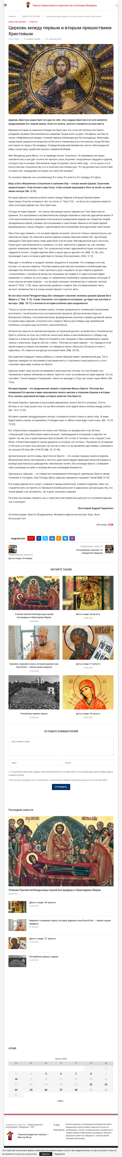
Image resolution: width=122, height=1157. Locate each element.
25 (31, 1089)
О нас (57, 1124)
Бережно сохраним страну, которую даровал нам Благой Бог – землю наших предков (70, 922)
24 (16, 1089)
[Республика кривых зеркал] (34, 692)
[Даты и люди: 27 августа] (88, 643)
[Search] (116, 5)
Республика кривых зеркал (34, 713)
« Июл (60, 1101)
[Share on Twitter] (45, 538)
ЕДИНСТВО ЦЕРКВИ (31, 16)
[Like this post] (32, 538)
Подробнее (59, 1154)
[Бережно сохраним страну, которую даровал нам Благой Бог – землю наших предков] (34, 643)
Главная (12, 16)
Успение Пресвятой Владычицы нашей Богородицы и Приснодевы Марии (54, 890)
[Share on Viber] (72, 538)
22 (91, 1084)
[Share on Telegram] (65, 538)
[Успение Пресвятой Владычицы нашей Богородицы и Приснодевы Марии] (34, 593)
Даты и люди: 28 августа (88, 614)
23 (106, 1084)
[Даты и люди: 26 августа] (88, 692)
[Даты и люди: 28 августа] (88, 593)
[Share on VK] (52, 538)
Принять (46, 1154)
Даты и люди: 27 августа (88, 664)
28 (76, 1089)
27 (61, 1089)
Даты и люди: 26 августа (88, 713)
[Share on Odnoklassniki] (58, 538)
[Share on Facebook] (38, 538)
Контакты (59, 1129)
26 (46, 1089)
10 (16, 1079)
